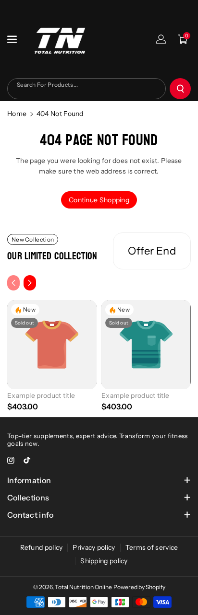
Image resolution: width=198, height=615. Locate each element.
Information (29, 480)
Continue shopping (99, 200)
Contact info (30, 515)
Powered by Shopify (139, 587)
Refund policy (41, 547)
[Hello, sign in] (161, 39)
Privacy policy (94, 547)
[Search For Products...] (180, 88)
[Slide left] (13, 282)
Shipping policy (104, 561)
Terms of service (151, 547)
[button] (13, 39)
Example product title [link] (41, 395)
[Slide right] (30, 282)
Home (16, 113)
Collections (28, 497)
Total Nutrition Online (83, 587)
